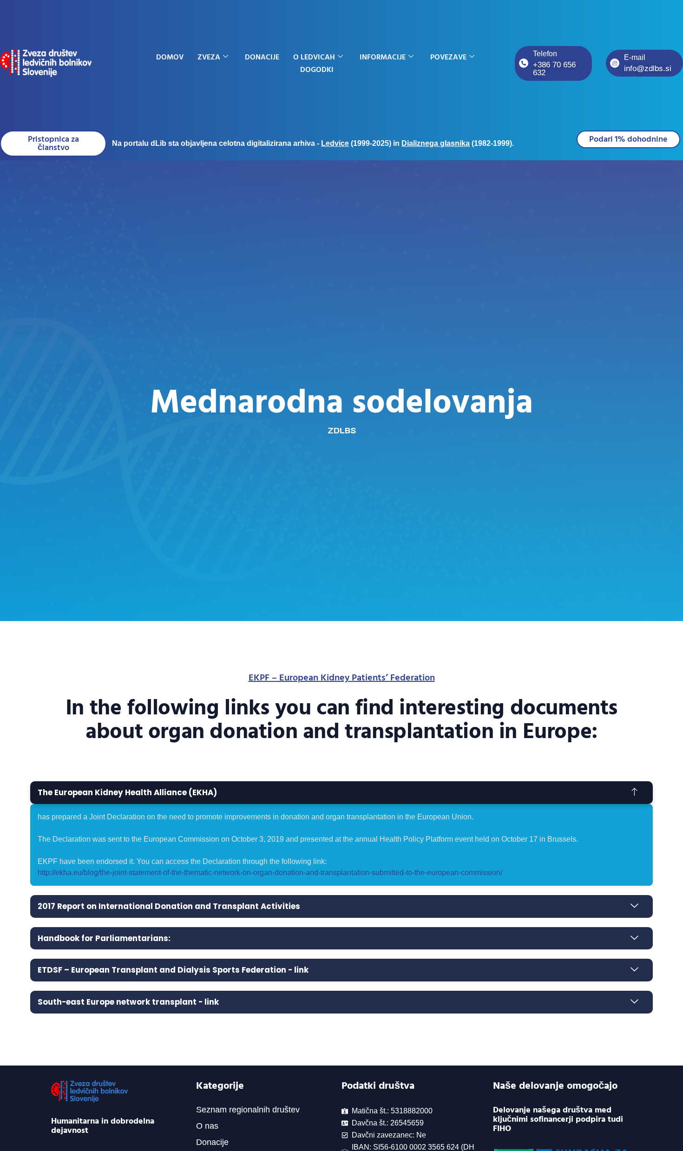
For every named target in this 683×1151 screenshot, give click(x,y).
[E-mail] (614, 63)
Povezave (448, 57)
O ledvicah (314, 57)
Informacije (383, 57)
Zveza (208, 57)
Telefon (545, 54)
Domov (170, 57)
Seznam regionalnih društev (248, 1109)
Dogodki (317, 70)
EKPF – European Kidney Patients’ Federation (342, 677)
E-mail (634, 57)
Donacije (262, 57)
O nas (207, 1126)
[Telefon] (523, 63)
